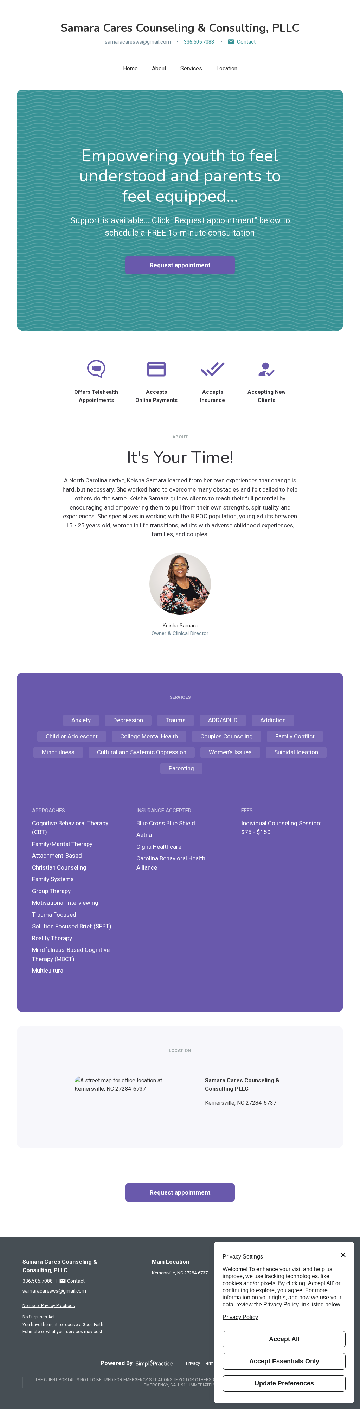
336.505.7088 (199, 42)
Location (226, 68)
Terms (210, 1363)
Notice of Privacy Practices (48, 1305)
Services (191, 68)
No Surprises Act (38, 1316)
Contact (246, 42)
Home (130, 68)
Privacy (193, 1363)
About (159, 68)
